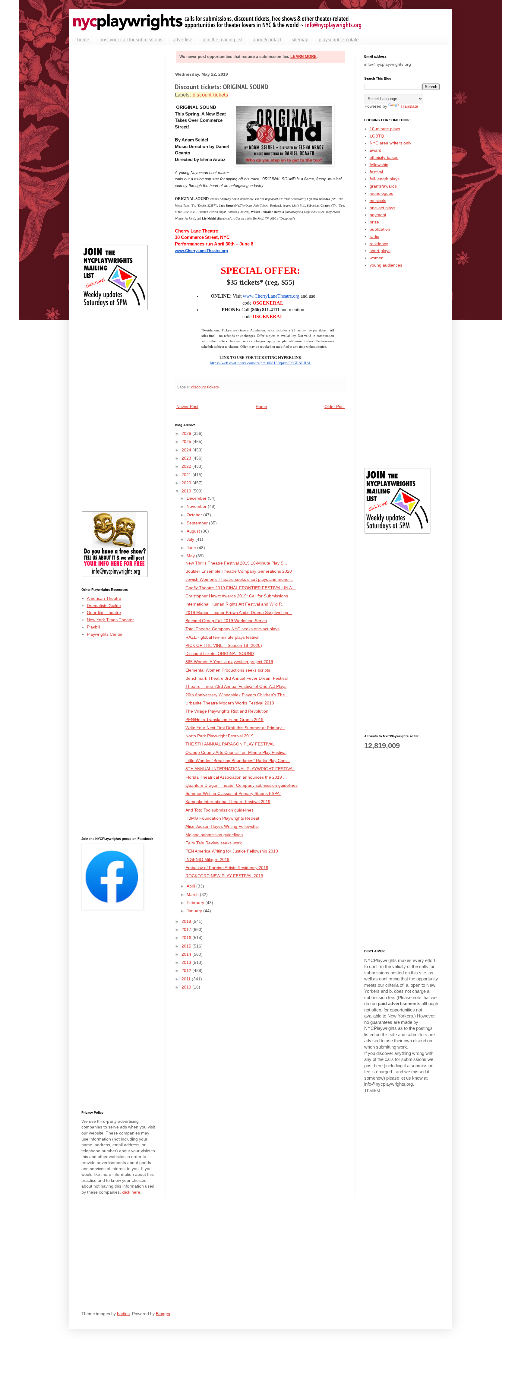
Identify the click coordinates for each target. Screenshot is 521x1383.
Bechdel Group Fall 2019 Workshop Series (226, 620)
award (375, 150)
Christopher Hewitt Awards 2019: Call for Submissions (236, 595)
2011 (187, 978)
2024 (187, 450)
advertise (182, 39)
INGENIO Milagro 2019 (207, 859)
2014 (187, 954)
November (197, 506)
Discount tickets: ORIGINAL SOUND (219, 653)
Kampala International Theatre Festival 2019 (227, 801)
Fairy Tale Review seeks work (213, 842)
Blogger (163, 1313)
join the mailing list (222, 39)
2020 (187, 482)
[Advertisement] (119, 145)
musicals (378, 200)
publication (380, 229)
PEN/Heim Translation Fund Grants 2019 (224, 719)
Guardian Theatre (104, 612)
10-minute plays (385, 128)
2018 (187, 921)
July (191, 539)
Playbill (93, 627)
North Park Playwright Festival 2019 (219, 735)
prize (374, 222)
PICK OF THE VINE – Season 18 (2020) (223, 645)
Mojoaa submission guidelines (214, 834)
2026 (187, 433)
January (195, 910)
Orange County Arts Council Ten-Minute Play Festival (235, 752)
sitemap (300, 39)
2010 (187, 987)
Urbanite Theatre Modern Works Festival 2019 (229, 703)
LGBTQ (377, 136)
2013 (187, 962)
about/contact (267, 39)
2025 (187, 441)
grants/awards (383, 186)
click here (131, 1192)
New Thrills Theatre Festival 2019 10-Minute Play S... (236, 563)
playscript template (339, 39)
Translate (409, 106)
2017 (187, 929)
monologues (381, 193)
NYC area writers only (390, 143)
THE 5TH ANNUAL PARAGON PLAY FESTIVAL (230, 744)
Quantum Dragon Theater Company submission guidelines (241, 785)
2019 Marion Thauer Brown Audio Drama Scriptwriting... (238, 612)
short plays (380, 250)
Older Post (334, 406)
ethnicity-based (384, 157)
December (197, 498)
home (83, 39)
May (191, 555)
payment (378, 214)
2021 (187, 474)
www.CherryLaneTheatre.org (201, 250)
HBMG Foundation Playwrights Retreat (222, 818)
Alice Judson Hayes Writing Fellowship (222, 826)
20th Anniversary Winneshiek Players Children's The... (237, 694)
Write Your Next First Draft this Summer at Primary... (235, 727)
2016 (187, 937)
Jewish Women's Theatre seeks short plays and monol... (239, 579)
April (191, 886)
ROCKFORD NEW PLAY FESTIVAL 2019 (224, 875)
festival (376, 171)
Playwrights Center (105, 634)
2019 (187, 491)
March (193, 894)
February (196, 902)
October (195, 514)
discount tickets (210, 95)
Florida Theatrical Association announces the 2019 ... (236, 777)
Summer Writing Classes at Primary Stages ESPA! (233, 793)
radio (374, 236)
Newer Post (187, 406)
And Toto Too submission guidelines (219, 810)
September (198, 523)
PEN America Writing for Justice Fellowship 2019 (231, 851)
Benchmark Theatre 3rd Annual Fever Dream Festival (236, 678)
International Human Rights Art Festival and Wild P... (235, 604)
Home (261, 406)
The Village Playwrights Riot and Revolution (226, 711)
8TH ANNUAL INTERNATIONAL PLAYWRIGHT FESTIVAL (240, 768)
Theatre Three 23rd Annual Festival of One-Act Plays (235, 686)
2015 (187, 946)
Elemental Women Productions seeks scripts (227, 670)
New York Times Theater (110, 619)
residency (379, 243)
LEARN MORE (303, 56)
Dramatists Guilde (104, 605)
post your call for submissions (131, 39)
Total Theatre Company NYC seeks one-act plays (232, 628)
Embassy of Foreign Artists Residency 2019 (226, 867)
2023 (187, 458)
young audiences (386, 265)
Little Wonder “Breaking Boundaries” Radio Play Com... (237, 760)
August (194, 531)
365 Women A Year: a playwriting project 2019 (229, 661)
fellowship (379, 164)
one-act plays (382, 207)
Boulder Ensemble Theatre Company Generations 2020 (238, 571)
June (192, 547)
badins (123, 1313)
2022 (187, 466)
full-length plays (384, 178)
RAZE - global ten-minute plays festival (222, 637)
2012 (187, 970)
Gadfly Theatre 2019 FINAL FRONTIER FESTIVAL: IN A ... (240, 587)
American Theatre (104, 598)
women (377, 257)
